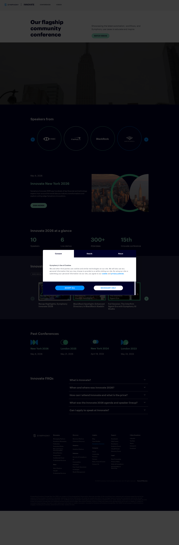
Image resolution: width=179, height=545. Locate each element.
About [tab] (120, 254)
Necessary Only (108, 288)
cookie (104, 274)
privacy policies (117, 274)
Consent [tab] (58, 254)
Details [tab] (89, 254)
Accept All (70, 288)
